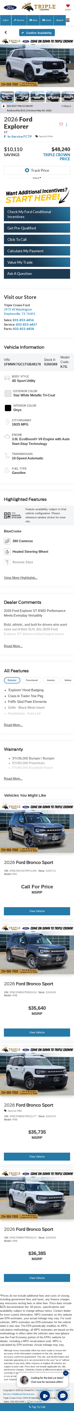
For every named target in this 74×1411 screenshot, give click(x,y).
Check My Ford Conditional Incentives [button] (29, 214)
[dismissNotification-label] (65, 1373)
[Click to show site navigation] (67, 20)
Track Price (40, 170)
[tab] (12, 680)
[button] (5, 32)
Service (20, 20)
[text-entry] (44, 1395)
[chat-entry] (62, 1395)
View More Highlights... (21, 577)
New (34, 20)
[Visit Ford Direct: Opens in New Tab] (35, 1401)
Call (5, 20)
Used (48, 20)
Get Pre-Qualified (21, 228)
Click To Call (17, 239)
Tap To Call (38, 1407)
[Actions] (66, 124)
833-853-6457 (26, 324)
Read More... (13, 646)
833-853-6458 (23, 329)
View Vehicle (37, 911)
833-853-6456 (23, 320)
